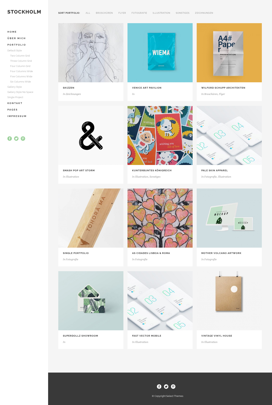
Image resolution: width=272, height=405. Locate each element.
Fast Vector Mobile (146, 335)
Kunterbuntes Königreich (152, 170)
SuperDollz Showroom (80, 335)
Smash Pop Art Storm (79, 170)
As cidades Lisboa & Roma (151, 253)
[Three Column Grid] (85, 52)
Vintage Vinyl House (216, 335)
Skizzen (68, 87)
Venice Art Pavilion (147, 87)
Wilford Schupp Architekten (223, 87)
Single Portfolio (76, 253)
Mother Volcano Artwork (221, 253)
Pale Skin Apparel (214, 170)
